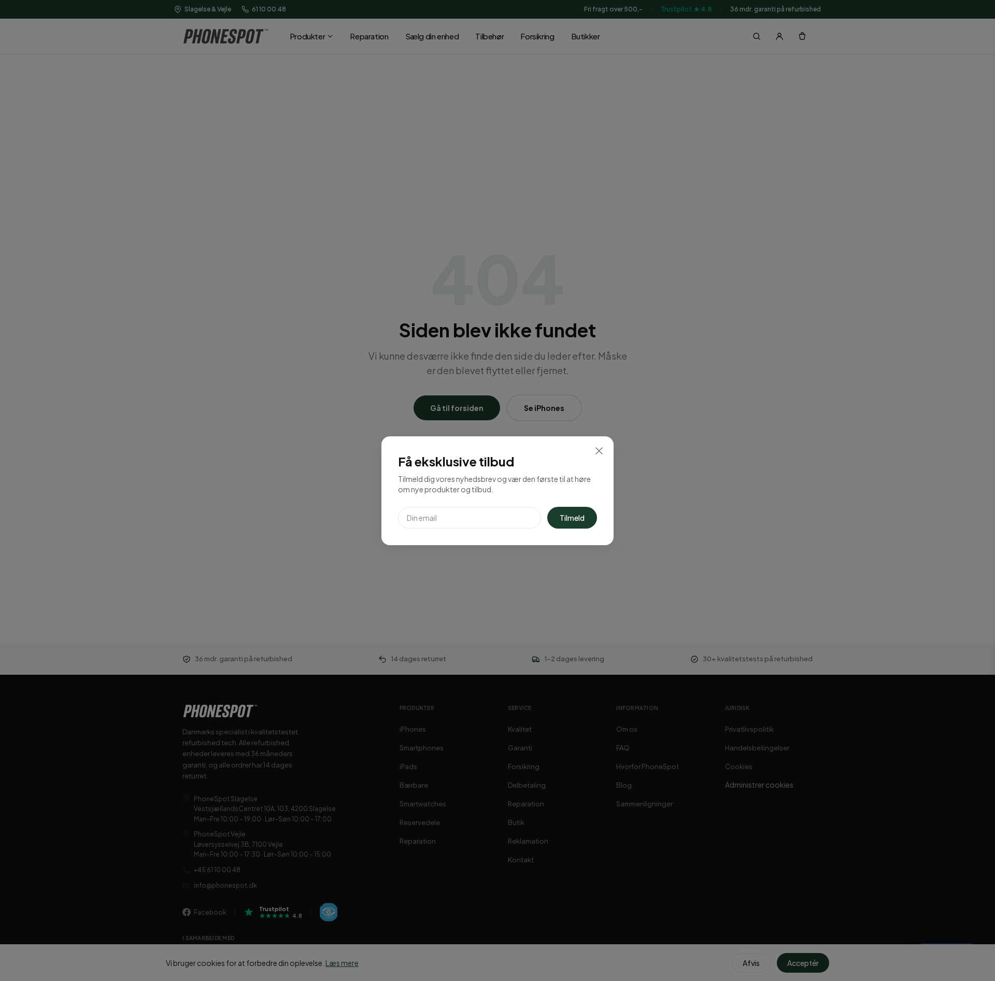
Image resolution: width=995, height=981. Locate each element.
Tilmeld (572, 517)
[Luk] (599, 451)
